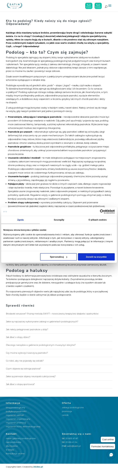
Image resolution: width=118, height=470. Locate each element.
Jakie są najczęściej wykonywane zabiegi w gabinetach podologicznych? (42, 321)
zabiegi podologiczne (73, 407)
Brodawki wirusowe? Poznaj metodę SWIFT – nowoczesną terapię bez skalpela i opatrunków (52, 313)
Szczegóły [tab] (59, 220)
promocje (67, 411)
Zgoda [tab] (20, 220)
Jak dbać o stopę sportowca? (20, 384)
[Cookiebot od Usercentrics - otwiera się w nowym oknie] (102, 211)
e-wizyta (10, 449)
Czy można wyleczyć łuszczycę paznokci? (27, 353)
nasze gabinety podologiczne (21, 438)
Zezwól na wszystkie (96, 257)
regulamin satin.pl (15, 415)
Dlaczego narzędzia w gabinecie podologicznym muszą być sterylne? (41, 345)
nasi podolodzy (13, 442)
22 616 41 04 (71, 442)
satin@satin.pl (74, 446)
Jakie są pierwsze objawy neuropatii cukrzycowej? (31, 376)
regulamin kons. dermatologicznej (23, 426)
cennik (65, 415)
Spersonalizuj (57, 257)
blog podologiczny (15, 407)
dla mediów (12, 446)
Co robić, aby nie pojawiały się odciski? (25, 361)
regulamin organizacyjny (18, 419)
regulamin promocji (16, 422)
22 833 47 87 (71, 438)
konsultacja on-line (15, 453)
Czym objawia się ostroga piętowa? (23, 368)
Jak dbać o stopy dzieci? (18, 337)
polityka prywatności (16, 411)
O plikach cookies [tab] (97, 220)
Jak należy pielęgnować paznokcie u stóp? (27, 329)
